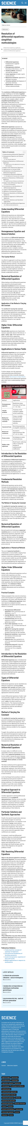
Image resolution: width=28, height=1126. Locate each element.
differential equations (9, 47)
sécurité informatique (8, 1109)
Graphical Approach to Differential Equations (13, 197)
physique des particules (8, 1100)
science (4, 1106)
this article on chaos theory (17, 377)
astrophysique (6, 1080)
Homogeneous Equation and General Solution (13, 157)
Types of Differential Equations (12, 189)
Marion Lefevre (6, 25)
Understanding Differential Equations (13, 154)
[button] (22, 3)
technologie (19, 1109)
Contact (3, 1065)
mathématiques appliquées (9, 1092)
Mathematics (5, 29)
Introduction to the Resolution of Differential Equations (12, 171)
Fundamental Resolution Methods (12, 174)
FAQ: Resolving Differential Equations (14, 203)
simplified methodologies (17, 49)
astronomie (15, 1077)
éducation (4, 1115)
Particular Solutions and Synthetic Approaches (13, 200)
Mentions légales (12, 1065)
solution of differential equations (12, 50)
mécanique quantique (8, 1097)
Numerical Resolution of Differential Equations (13, 162)
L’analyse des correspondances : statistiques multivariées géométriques (13, 988)
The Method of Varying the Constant (15, 176)
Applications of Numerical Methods (15, 181)
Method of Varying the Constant (13, 191)
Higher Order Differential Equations (13, 167)
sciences (10, 1106)
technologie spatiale (7, 1112)
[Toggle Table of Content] (23, 152)
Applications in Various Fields (11, 169)
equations (17, 47)
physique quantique (7, 1103)
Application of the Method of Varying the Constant (15, 165)
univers (17, 1112)
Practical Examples (10, 184)
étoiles (11, 1115)
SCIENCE (8, 2)
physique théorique (20, 1103)
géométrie (17, 1083)
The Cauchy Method (11, 159)
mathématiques (6, 1089)
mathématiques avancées (9, 1094)
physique (18, 1097)
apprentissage (6, 1077)
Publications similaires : (12, 205)
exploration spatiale (7, 1083)
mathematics (6, 49)
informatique (5, 1086)
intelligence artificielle (17, 1086)
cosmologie (15, 1080)
